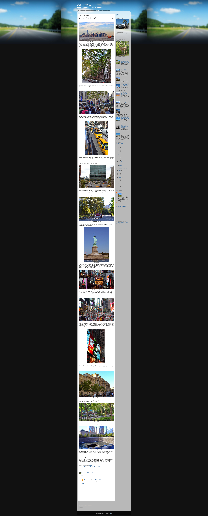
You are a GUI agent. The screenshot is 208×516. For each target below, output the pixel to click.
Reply (82, 475)
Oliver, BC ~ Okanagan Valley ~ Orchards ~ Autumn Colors (125, 93)
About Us (84, 10)
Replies (84, 477)
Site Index (107, 10)
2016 (119, 157)
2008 (119, 186)
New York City (92, 466)
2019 (119, 153)
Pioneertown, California (125, 77)
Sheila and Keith (87, 479)
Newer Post (81, 503)
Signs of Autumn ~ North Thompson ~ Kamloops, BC (125, 194)
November (120, 161)
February (120, 177)
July (119, 171)
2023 (119, 147)
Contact (102, 10)
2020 (119, 151)
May (119, 174)
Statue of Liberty (98, 466)
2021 (119, 150)
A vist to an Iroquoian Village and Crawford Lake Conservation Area (125, 61)
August (120, 170)
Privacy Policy (90, 10)
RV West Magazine (119, 143)
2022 (119, 148)
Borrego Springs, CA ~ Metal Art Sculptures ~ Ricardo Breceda (125, 70)
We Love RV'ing (84, 5)
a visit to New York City (123, 168)
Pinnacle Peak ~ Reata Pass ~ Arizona (125, 134)
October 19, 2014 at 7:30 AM (89, 472)
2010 (119, 183)
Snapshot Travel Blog (122, 206)
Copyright (97, 10)
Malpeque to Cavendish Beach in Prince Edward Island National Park (125, 110)
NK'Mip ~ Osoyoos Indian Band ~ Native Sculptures (124, 126)
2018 (119, 154)
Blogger (110, 513)
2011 (118, 182)
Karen (82, 472)
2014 (119, 160)
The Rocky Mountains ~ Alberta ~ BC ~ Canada (125, 118)
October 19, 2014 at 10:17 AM (97, 479)
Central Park (84, 466)
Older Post (111, 503)
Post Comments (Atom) (88, 505)
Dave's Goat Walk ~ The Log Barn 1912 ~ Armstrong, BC (124, 102)
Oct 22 (120, 165)
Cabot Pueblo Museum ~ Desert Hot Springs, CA (125, 85)
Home (80, 10)
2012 (119, 180)
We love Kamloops (121, 192)
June (119, 173)
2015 (119, 158)
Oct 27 (120, 164)
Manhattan (88, 466)
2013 (119, 179)
